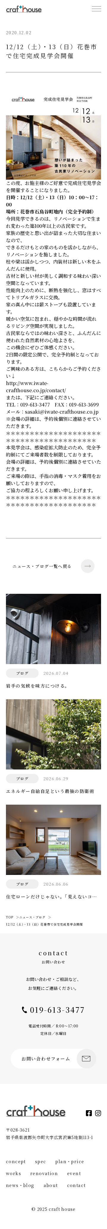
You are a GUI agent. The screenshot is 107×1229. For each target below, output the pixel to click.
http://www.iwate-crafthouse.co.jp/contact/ (36, 387)
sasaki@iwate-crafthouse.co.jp (61, 411)
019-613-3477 (35, 404)
